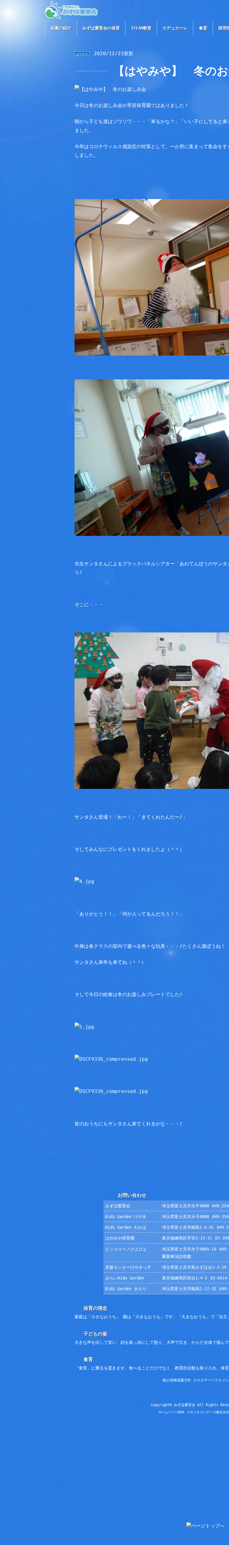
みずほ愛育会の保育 (101, 28)
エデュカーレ (175, 28)
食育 (203, 28)
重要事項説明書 (176, 1256)
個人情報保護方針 (177, 1380)
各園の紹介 (60, 28)
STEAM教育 (141, 28)
